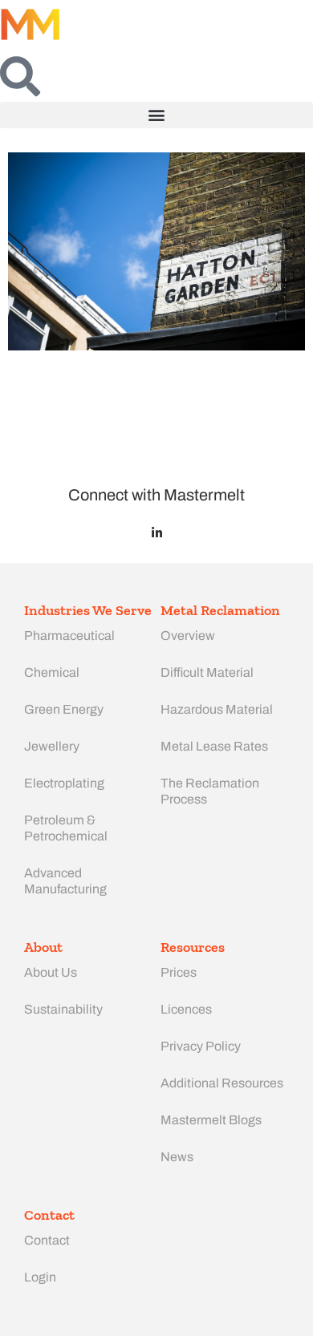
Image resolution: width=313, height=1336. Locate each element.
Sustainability (63, 1009)
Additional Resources (222, 1083)
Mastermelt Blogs (211, 1120)
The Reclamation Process (210, 791)
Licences (186, 1009)
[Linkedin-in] (157, 533)
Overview (188, 635)
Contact (47, 1240)
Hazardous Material (217, 709)
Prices (179, 972)
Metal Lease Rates (214, 746)
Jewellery (51, 746)
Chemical (51, 672)
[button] (156, 115)
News (177, 1157)
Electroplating (64, 783)
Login (40, 1277)
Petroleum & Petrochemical (66, 828)
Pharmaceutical (69, 635)
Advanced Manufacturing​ (65, 881)
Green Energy (64, 709)
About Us (50, 972)
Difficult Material (207, 672)
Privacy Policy (201, 1046)
